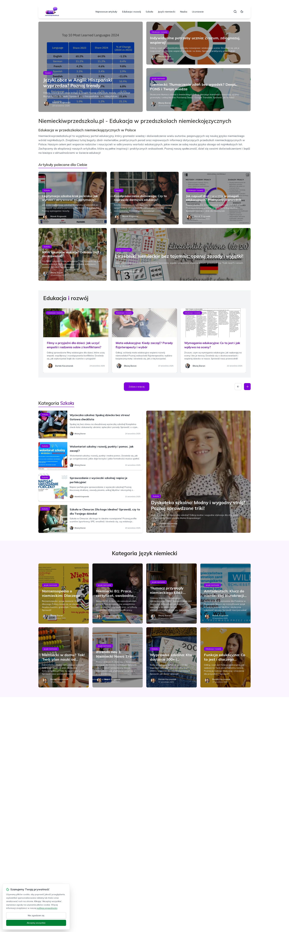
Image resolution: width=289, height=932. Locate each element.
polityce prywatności (47, 908)
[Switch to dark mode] (242, 11)
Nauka (183, 11)
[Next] (247, 386)
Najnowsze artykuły (106, 11)
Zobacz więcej (136, 386)
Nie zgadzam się (36, 915)
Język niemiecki (166, 11)
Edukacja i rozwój (131, 11)
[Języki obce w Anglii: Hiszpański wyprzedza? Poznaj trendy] (90, 67)
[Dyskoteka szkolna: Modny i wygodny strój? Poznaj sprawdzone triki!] (198, 472)
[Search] (235, 11)
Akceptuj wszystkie (36, 922)
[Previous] (238, 386)
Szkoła (149, 11)
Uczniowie (198, 11)
